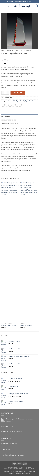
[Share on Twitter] (10, 105)
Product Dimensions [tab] (8, 120)
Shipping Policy (30, 468)
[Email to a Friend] (13, 105)
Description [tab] (5, 116)
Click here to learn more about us (12, 455)
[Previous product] (6, 59)
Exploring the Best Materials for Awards (19, 419)
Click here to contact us (9, 443)
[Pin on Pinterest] (16, 105)
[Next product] (3, 59)
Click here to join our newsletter (12, 431)
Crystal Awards (29, 101)
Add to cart (17, 93)
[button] (2, 6)
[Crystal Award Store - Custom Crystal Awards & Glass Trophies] (19, 6)
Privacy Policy (13, 467)
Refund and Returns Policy (13, 468)
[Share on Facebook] (6, 105)
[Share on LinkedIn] (20, 105)
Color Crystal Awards (23, 50)
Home (3, 50)
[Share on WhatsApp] (3, 105)
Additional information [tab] (9, 124)
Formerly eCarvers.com (23, 473)
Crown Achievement (26, 325)
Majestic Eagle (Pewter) (8, 325)
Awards (10, 50)
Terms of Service (25, 467)
